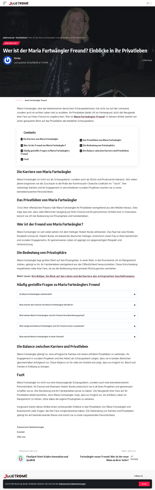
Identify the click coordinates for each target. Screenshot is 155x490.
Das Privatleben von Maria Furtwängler (102, 140)
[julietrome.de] (18, 3)
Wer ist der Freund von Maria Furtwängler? (45, 145)
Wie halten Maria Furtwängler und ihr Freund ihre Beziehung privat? (52, 315)
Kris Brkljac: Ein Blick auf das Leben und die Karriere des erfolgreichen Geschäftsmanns (83, 276)
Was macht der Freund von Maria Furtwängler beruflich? (46, 304)
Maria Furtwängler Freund (89, 116)
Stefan (17, 58)
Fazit (26, 159)
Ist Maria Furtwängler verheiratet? (35, 294)
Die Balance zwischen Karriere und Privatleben (106, 150)
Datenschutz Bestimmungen (72, 484)
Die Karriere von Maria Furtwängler (40, 139)
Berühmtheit (11, 43)
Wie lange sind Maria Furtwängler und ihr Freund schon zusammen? (51, 326)
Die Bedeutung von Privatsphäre (99, 145)
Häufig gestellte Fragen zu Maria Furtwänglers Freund (45, 152)
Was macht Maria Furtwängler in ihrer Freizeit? (41, 336)
